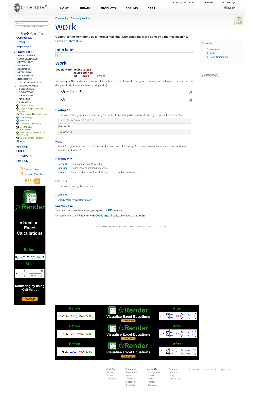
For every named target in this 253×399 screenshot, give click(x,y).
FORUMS (132, 8)
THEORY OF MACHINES (29, 82)
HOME (64, 8)
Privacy (151, 382)
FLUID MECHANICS (27, 59)
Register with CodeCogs (93, 215)
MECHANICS (23, 69)
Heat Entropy (26, 117)
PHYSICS (22, 160)
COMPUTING (24, 37)
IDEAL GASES (26, 95)
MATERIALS (23, 65)
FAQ (172, 375)
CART (151, 8)
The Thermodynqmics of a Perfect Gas (30, 133)
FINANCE (22, 146)
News (129, 375)
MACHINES (24, 99)
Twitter (129, 378)
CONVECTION (26, 92)
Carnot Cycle (26, 105)
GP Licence (115, 210)
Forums (173, 372)
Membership (132, 372)
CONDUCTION (26, 89)
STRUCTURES (24, 79)
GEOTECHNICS (25, 62)
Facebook (131, 382)
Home (110, 372)
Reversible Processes (30, 123)
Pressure (24, 120)
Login (231, 7)
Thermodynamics (80, 18)
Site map (111, 378)
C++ (59, 55)
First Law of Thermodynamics (34, 114)
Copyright (152, 385)
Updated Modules (33, 174)
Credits (151, 375)
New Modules (31, 169)
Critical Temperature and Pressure (29, 109)
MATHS (20, 42)
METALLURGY (24, 72)
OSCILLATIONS (25, 75)
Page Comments (219, 57)
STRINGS (22, 156)
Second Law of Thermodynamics (25, 128)
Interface (214, 49)
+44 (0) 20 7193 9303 (183, 2)
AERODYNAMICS (26, 55)
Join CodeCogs (227, 2)
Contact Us (175, 378)
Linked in (130, 385)
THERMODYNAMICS (27, 86)
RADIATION (25, 102)
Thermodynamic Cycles (31, 138)
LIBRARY (84, 8)
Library (110, 375)
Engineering (62, 18)
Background (154, 372)
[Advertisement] (29, 245)
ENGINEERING (25, 52)
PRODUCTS (108, 8)
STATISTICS (23, 47)
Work (22, 141)
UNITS (20, 151)
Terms (151, 378)
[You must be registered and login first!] (239, 20)
